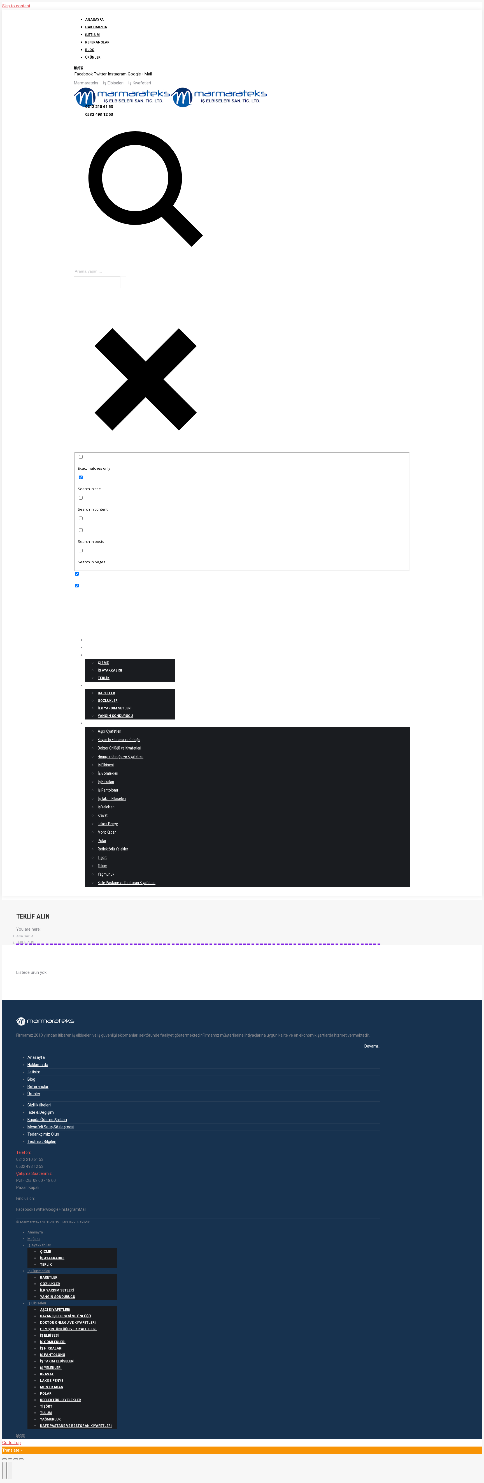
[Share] (10, 1459)
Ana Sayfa (24, 936)
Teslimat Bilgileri (41, 1141)
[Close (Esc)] (4, 1459)
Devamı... (372, 1046)
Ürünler (33, 1094)
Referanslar (37, 1086)
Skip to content (16, 5)
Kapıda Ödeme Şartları (47, 1119)
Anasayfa (36, 1057)
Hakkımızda (37, 1064)
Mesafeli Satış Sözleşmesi (50, 1127)
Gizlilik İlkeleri (39, 1105)
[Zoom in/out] (21, 1459)
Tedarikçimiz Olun (43, 1134)
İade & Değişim (40, 1112)
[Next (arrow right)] (10, 1470)
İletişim (33, 1072)
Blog (31, 1079)
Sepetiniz (94, 893)
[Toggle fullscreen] (15, 1459)
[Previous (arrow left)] (4, 1470)
